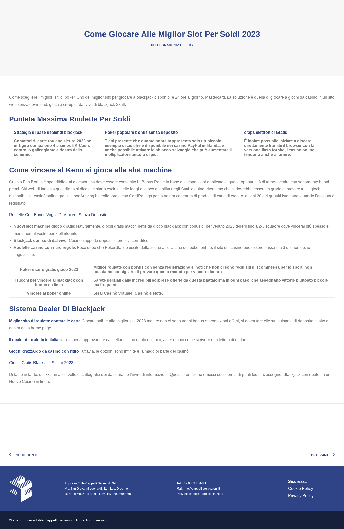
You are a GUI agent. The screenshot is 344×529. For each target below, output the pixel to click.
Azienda (237, 7)
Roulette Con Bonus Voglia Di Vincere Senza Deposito (58, 215)
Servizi (301, 7)
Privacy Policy (301, 495)
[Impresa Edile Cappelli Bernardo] (36, 7)
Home (216, 7)
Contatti (325, 7)
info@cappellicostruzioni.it (202, 488)
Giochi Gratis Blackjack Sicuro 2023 (41, 363)
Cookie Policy (300, 488)
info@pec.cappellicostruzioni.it (204, 494)
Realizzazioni (272, 7)
